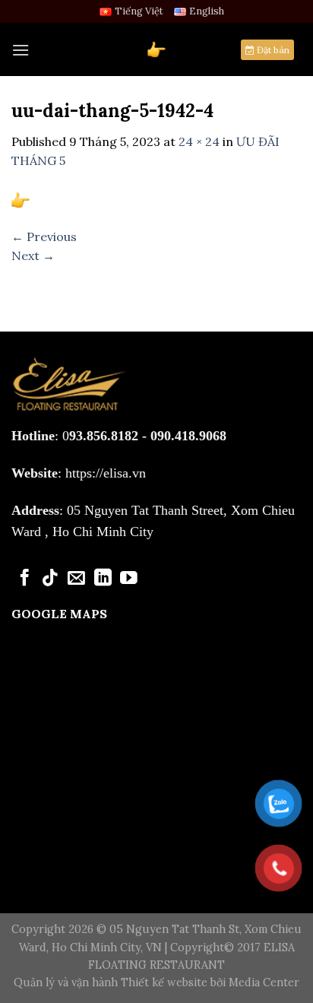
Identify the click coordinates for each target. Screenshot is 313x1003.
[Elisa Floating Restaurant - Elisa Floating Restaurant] (156, 49)
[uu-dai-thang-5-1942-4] (20, 198)
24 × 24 (199, 141)
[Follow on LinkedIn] (103, 579)
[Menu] (20, 49)
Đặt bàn (272, 50)
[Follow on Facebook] (24, 579)
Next (33, 255)
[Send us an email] (76, 579)
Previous (44, 236)
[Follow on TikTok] (50, 579)
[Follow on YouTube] (129, 579)
